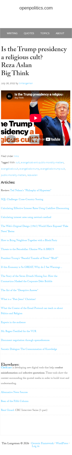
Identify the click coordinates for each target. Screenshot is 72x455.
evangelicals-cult (9, 168)
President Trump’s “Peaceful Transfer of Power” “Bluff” (29, 258)
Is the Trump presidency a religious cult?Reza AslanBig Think (34, 62)
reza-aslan (32, 175)
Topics (44, 33)
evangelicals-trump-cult (52, 168)
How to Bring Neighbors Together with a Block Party (29, 240)
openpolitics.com (36, 8)
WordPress (62, 443)
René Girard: (8, 410)
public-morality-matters (13, 175)
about (60, 33)
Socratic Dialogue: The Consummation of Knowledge (29, 349)
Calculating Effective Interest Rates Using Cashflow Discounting (35, 208)
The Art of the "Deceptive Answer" (19, 290)
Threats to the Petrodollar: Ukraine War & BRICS (27, 249)
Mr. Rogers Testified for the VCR (18, 331)
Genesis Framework (42, 443)
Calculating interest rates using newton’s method (26, 217)
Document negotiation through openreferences (25, 340)
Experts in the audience (13, 322)
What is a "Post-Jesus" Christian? (18, 299)
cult (18, 162)
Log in (35, 446)
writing (12, 33)
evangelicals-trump (29, 168)
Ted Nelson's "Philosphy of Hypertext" (30, 191)
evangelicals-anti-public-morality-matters (42, 162)
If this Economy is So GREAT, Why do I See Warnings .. (31, 267)
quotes (29, 33)
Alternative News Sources (14, 392)
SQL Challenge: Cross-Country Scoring (22, 199)
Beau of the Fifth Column (14, 401)
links (16, 156)
